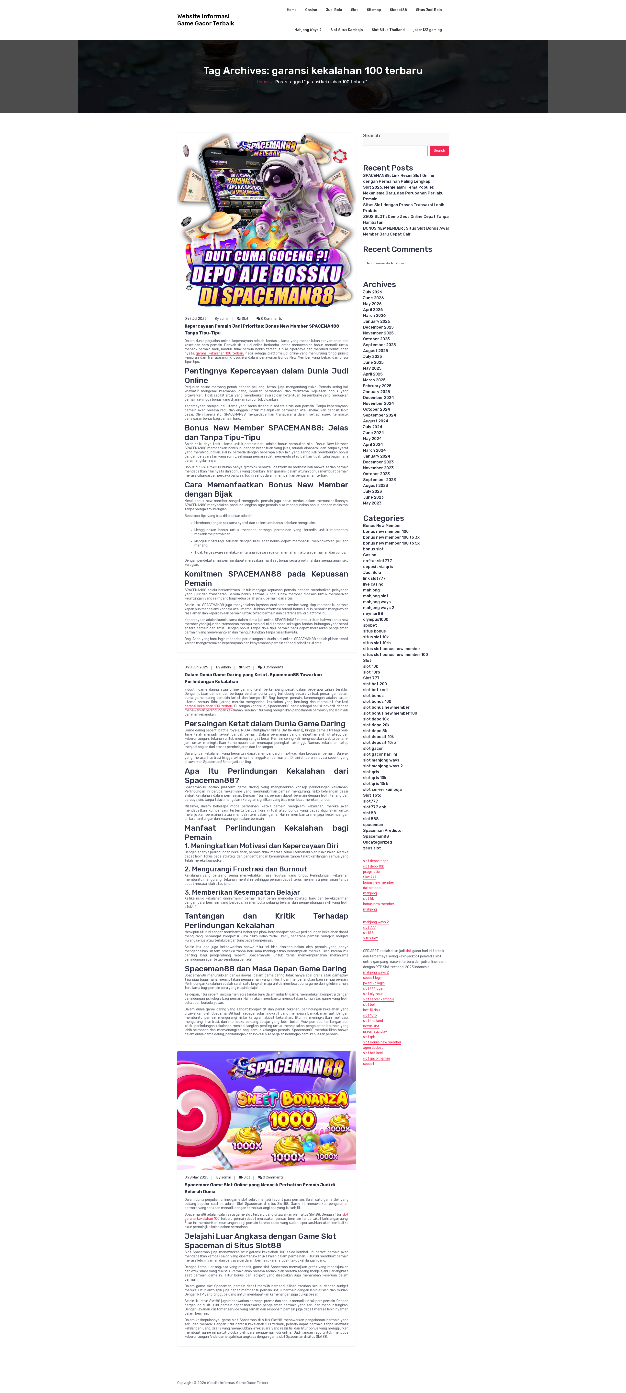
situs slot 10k (376, 637)
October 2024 (376, 409)
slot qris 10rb (375, 783)
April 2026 (373, 309)
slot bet (369, 1005)
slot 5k (368, 899)
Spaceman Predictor (383, 830)
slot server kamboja (382, 789)
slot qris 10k (374, 777)
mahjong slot (375, 596)
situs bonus (374, 631)
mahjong (371, 590)
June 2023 (373, 497)
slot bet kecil (375, 689)
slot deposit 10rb (379, 742)
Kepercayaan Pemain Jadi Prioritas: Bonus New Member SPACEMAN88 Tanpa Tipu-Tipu (262, 329)
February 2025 (377, 386)
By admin (222, 319)
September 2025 (379, 345)
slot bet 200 (375, 684)
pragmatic (371, 872)
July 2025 (372, 356)
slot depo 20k (376, 725)
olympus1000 (375, 619)
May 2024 (372, 438)
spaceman (373, 824)
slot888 (371, 818)
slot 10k (370, 666)
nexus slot (371, 1026)
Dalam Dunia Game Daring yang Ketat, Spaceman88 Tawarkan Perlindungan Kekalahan (253, 678)
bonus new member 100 (386, 531)
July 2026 (372, 292)
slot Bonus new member (382, 1042)
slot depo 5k (375, 731)
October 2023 (376, 473)
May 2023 (372, 503)
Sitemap (374, 10)
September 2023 (379, 479)
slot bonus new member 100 (390, 713)
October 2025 (376, 339)
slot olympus (373, 994)
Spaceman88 (376, 836)
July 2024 (372, 427)
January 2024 (376, 456)
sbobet (370, 625)
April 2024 (373, 444)
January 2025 (376, 391)
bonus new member (378, 882)
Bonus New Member (382, 525)
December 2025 (378, 327)
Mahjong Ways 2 (308, 30)
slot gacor (373, 748)
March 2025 (374, 380)
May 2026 (372, 303)
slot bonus (373, 695)
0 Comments (271, 319)
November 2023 (378, 468)
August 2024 (375, 421)
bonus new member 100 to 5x (391, 543)
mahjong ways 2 (378, 607)
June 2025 (373, 362)
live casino (373, 584)
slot (408, 951)
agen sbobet (373, 1048)
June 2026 (373, 298)
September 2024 (379, 415)
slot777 (370, 801)
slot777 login (373, 988)
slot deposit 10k (378, 736)
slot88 (369, 813)
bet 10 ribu (371, 1010)
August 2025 (375, 350)
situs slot (370, 938)
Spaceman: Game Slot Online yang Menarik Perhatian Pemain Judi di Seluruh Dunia (260, 1188)
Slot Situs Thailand (388, 30)
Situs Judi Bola (429, 10)
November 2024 (378, 403)
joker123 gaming (428, 30)
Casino (311, 10)
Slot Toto (372, 795)
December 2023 (378, 462)
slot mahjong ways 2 (383, 766)
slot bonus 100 (377, 701)
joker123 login (374, 983)
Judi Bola (334, 10)
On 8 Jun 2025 (196, 667)
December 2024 (378, 397)
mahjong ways (377, 602)
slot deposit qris (375, 861)
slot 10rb (371, 672)
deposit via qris (378, 566)
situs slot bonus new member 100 (395, 654)
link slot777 (374, 578)
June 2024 (373, 432)
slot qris (371, 772)
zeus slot (372, 848)
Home (291, 10)
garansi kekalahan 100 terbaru (220, 353)
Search (371, 136)
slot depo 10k (376, 719)
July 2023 (372, 491)
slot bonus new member (386, 707)
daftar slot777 (377, 560)
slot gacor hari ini (380, 754)
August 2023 (375, 485)
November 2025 (378, 333)
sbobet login (372, 978)
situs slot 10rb (377, 643)
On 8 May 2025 (196, 1177)
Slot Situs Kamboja (346, 30)
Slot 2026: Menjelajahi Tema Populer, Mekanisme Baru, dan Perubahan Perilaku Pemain (403, 193)
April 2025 (373, 374)
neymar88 (373, 613)
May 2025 (372, 368)
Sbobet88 (398, 10)
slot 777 (369, 927)
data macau (372, 888)
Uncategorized (377, 842)
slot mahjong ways (381, 760)
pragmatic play (375, 1031)
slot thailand (373, 1021)
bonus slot (373, 549)
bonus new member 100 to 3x (391, 537)
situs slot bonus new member (391, 648)
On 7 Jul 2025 (196, 319)
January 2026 (376, 321)
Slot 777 (371, 678)
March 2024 (374, 450)
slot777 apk (374, 807)
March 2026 (374, 315)
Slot (354, 10)
